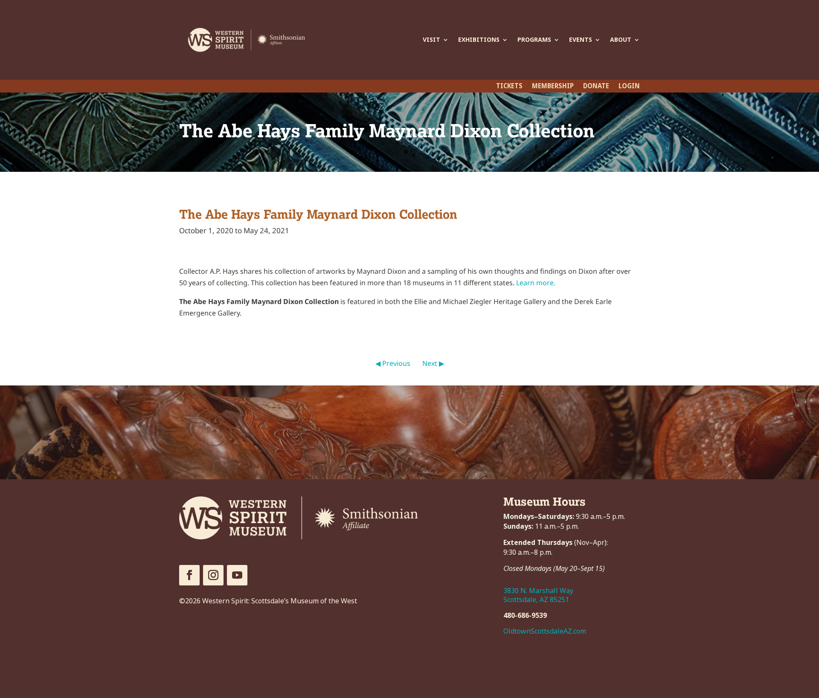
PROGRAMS (534, 39)
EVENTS (580, 39)
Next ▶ (433, 363)
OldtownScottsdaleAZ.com (544, 631)
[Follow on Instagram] (213, 575)
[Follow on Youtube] (237, 575)
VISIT (431, 39)
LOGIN (629, 87)
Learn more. (535, 282)
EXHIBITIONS (479, 39)
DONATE (596, 87)
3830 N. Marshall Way (538, 591)
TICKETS (509, 87)
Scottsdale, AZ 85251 (536, 600)
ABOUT (620, 39)
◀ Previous (392, 363)
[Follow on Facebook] (189, 575)
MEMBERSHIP (553, 87)
